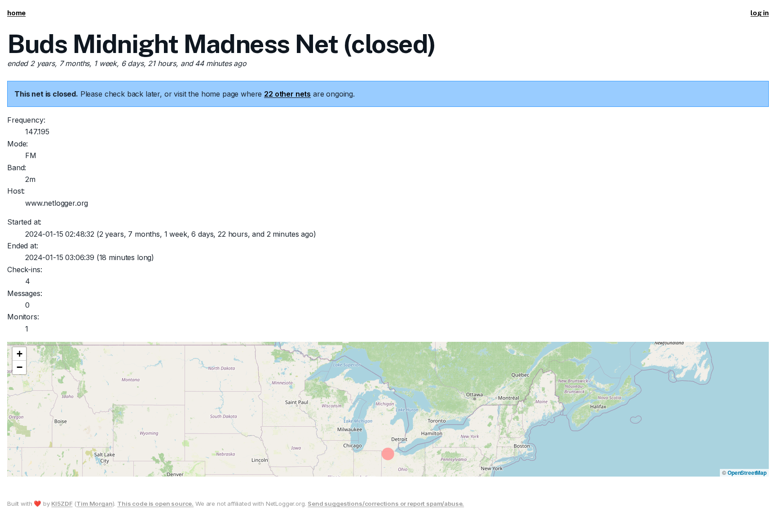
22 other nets (287, 93)
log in (759, 13)
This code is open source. (155, 503)
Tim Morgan (94, 503)
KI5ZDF (61, 503)
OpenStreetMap (747, 472)
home (16, 13)
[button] (19, 354)
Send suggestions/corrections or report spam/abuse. (386, 503)
